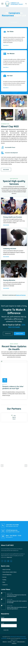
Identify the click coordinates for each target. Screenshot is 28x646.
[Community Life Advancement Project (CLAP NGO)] (14, 3)
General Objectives (6, 574)
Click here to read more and (14, 295)
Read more (9, 557)
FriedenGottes (24, 638)
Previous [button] (2, 465)
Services (4, 577)
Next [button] (26, 465)
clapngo (5, 384)
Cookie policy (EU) (20, 641)
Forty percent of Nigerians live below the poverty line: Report (16, 595)
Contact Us (8, 333)
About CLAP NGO (7, 545)
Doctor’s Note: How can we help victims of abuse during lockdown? (17, 608)
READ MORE (6, 169)
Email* (2, 623)
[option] (14, 380)
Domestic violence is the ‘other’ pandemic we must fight (13, 387)
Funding (4, 579)
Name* (2, 617)
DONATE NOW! (19, 333)
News (3, 582)
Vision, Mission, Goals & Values (9, 572)
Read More (5, 45)
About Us (5, 641)
